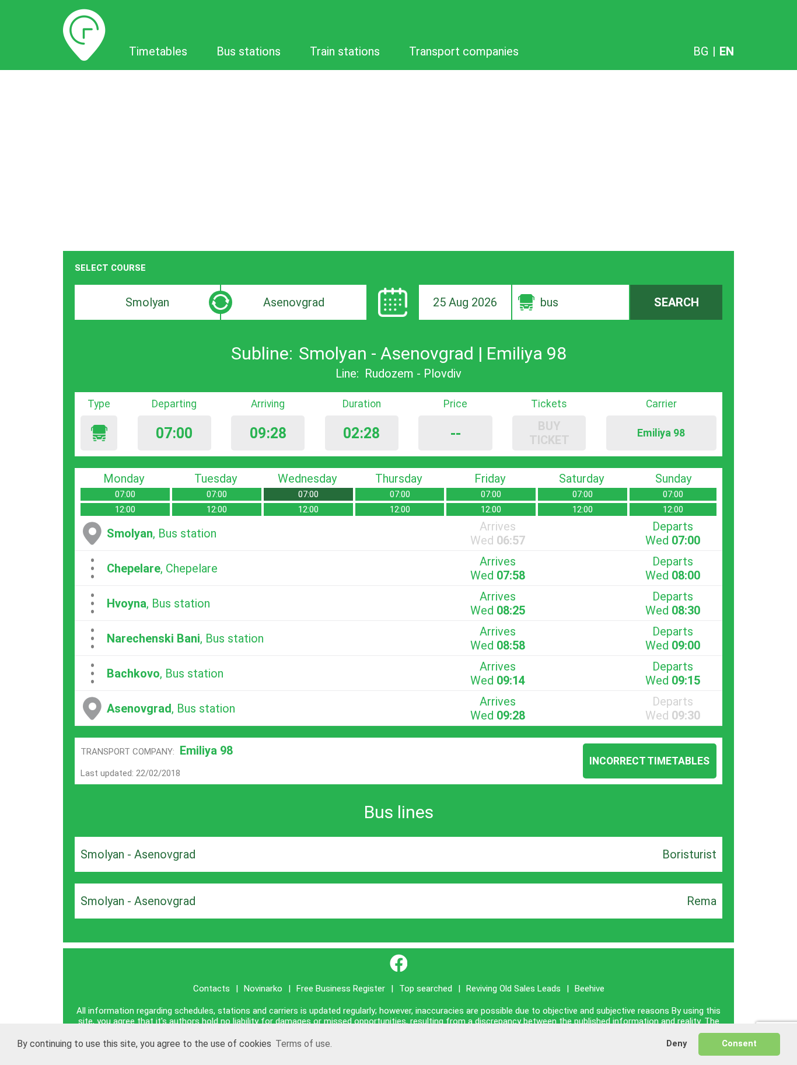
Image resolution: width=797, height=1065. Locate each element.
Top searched (425, 988)
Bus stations (248, 51)
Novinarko (263, 988)
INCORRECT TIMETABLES (649, 761)
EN (726, 51)
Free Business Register (340, 988)
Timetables (84, 16)
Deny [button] (676, 1044)
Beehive (589, 988)
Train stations (345, 51)
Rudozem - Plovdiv (413, 373)
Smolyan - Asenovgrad (138, 854)
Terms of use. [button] (303, 1043)
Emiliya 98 (206, 750)
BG (700, 51)
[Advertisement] (398, 157)
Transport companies (464, 51)
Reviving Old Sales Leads (513, 988)
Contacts (211, 988)
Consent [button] (739, 1044)
